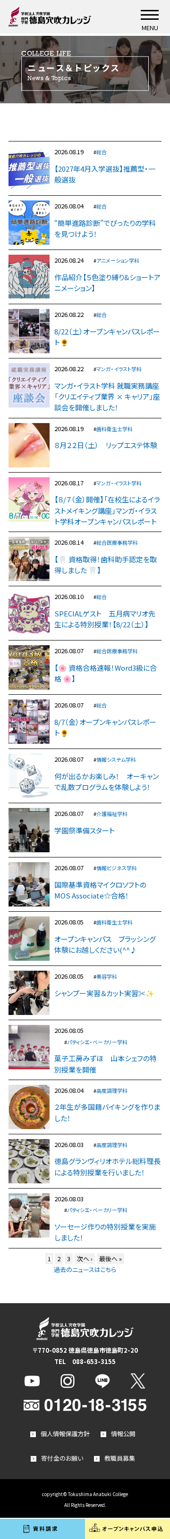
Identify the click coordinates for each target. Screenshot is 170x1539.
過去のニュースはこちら (85, 1269)
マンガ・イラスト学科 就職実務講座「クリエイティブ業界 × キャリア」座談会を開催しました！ (107, 397)
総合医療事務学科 (117, 542)
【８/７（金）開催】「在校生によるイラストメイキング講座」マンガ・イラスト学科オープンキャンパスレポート (107, 510)
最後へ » (110, 1258)
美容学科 (106, 976)
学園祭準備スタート (84, 830)
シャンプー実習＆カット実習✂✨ (104, 993)
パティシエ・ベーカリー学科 (97, 1042)
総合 (101, 152)
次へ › (85, 1258)
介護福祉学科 (112, 813)
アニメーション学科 (117, 260)
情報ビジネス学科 (116, 868)
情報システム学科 (116, 759)
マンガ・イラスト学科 (119, 369)
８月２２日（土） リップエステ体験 (105, 445)
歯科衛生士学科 (114, 429)
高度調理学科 (112, 1090)
